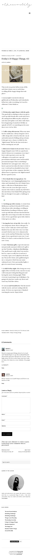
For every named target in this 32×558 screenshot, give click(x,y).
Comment (4, 396)
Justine (8, 62)
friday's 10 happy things (15, 332)
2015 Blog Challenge (10, 515)
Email (3, 420)
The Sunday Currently (10, 520)
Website (4, 426)
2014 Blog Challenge (10, 513)
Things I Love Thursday (11, 517)
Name (3, 414)
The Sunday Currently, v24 (7, 450)
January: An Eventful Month (24, 450)
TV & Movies (21, 50)
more (6, 498)
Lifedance (23, 277)
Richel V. (8, 348)
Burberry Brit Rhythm (21, 249)
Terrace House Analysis (11, 511)
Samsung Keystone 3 (21, 181)
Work (27, 50)
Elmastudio (19, 554)
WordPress (20, 553)
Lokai (17, 255)
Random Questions (10, 524)
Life (15, 50)
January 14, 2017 (10, 55)
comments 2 (18, 55)
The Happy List (8, 526)
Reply (3, 368)
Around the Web (9, 530)
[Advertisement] (16, 32)
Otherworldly (20, 551)
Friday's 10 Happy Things (11, 522)
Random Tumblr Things (11, 528)
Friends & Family (7, 50)
